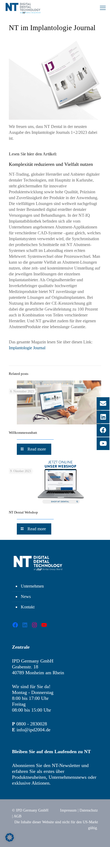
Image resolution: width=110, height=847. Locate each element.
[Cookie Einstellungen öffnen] (9, 840)
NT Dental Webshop (23, 512)
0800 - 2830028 (31, 723)
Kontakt (27, 607)
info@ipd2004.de (33, 729)
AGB (17, 816)
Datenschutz (89, 810)
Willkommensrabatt (23, 433)
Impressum (68, 810)
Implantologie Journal (27, 348)
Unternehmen (32, 586)
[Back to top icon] (99, 836)
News (26, 596)
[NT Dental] (23, 8)
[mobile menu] (102, 8)
